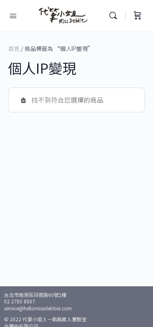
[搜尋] (115, 15)
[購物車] (137, 15)
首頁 (14, 48)
